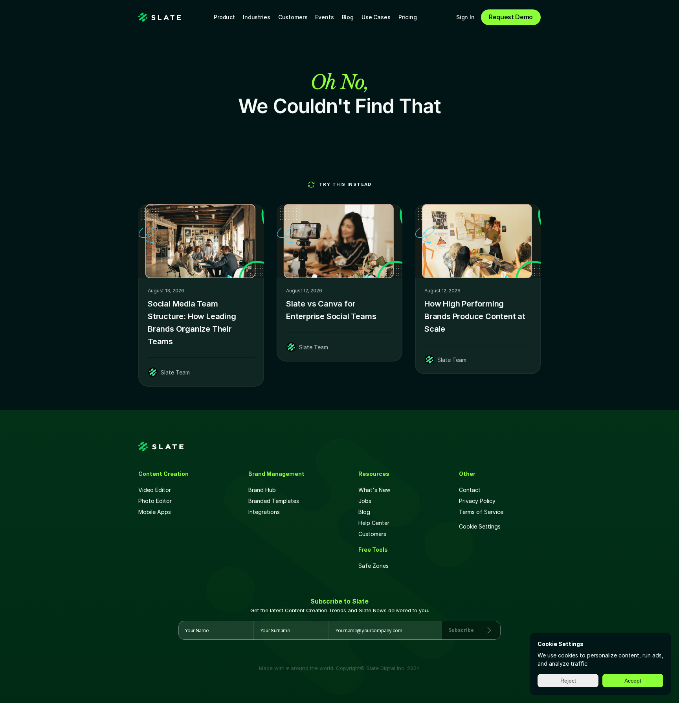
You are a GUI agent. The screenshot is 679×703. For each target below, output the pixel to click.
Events (324, 17)
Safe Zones (374, 565)
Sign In (465, 17)
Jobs (364, 500)
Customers (293, 17)
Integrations (264, 511)
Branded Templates (273, 500)
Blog (348, 17)
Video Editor (154, 489)
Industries (256, 17)
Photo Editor (155, 500)
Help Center (373, 522)
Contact (470, 489)
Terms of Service (481, 511)
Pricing (407, 17)
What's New (374, 489)
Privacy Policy (477, 500)
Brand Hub (262, 489)
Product (224, 17)
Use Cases (376, 17)
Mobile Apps (154, 511)
